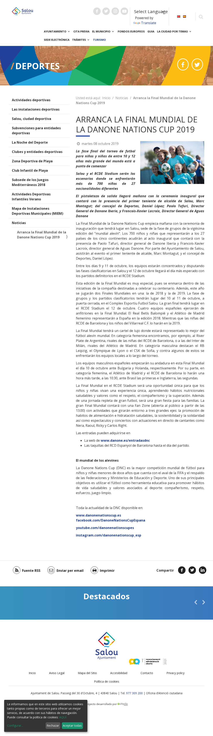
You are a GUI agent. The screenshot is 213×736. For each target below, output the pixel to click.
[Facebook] (182, 570)
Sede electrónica (56, 40)
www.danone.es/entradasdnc (125, 440)
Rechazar (53, 725)
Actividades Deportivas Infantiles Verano (31, 196)
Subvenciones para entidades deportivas (36, 130)
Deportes (37, 66)
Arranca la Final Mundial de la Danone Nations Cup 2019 (41, 234)
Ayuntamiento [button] (55, 31)
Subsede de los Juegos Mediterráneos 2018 (30, 182)
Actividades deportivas (31, 100)
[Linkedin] (202, 570)
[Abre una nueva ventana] (97, 11)
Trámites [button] (79, 40)
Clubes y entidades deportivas (37, 151)
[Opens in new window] (183, 64)
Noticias (19, 223)
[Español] (184, 16)
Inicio (106, 98)
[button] (195, 602)
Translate (148, 23)
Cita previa (81, 31)
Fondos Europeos (131, 31)
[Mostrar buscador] (201, 16)
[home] (22, 11)
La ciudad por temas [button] (172, 31)
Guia (150, 31)
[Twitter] (192, 570)
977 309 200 (134, 693)
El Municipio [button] (101, 31)
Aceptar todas (72, 725)
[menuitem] (178, 16)
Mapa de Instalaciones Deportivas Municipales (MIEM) (37, 211)
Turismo (99, 40)
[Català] (178, 16)
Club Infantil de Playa (30, 170)
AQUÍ (62, 717)
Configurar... (15, 725)
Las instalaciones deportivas (35, 109)
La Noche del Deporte (30, 142)
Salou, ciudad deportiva (31, 118)
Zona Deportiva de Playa (32, 161)
